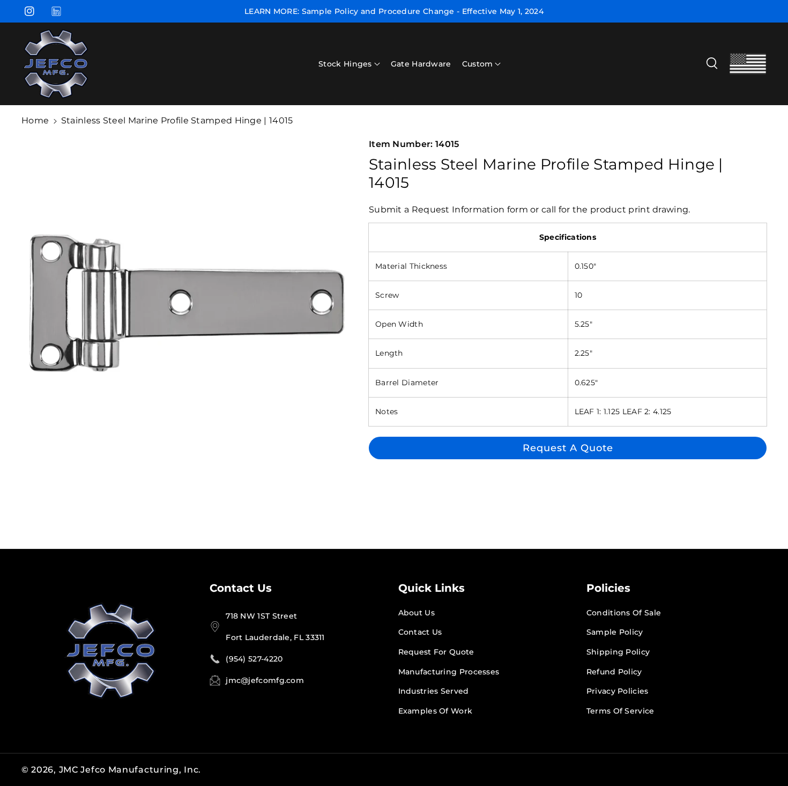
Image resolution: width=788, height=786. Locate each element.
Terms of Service (620, 711)
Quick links (431, 588)
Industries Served (433, 691)
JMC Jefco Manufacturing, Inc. (130, 770)
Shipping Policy (618, 652)
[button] (349, 64)
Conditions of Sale (623, 613)
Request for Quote (436, 652)
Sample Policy (614, 632)
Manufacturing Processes (449, 672)
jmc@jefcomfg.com (265, 680)
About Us (416, 613)
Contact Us (241, 588)
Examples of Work (435, 711)
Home (35, 120)
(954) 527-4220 (254, 659)
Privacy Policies (617, 691)
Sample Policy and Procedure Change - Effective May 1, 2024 (423, 11)
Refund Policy (614, 672)
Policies (608, 588)
